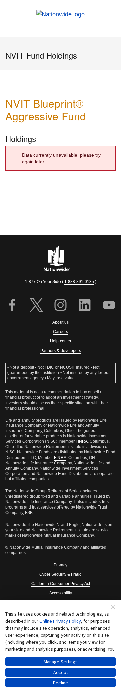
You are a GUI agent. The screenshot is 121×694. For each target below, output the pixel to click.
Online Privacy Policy (60, 621)
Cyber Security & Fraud (60, 574)
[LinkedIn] (84, 305)
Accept (60, 672)
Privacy (60, 565)
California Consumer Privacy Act (60, 583)
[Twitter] (36, 305)
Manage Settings (61, 662)
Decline (60, 683)
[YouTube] (109, 305)
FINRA (82, 441)
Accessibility (60, 593)
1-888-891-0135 (79, 281)
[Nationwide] (60, 259)
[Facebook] (12, 305)
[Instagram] (60, 305)
